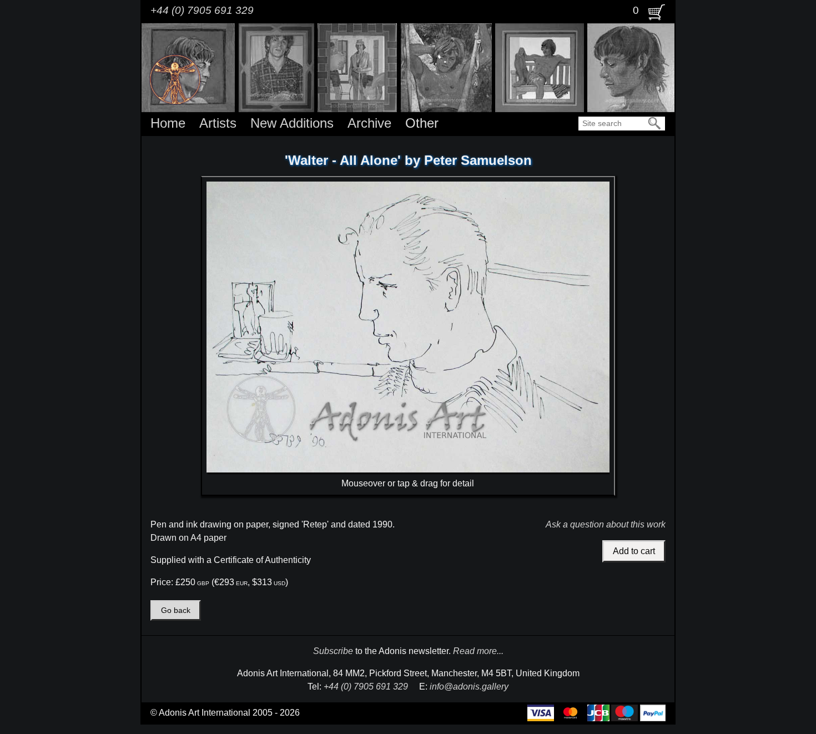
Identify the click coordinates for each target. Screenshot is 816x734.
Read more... (478, 651)
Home (167, 122)
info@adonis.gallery (469, 686)
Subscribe (333, 651)
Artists (217, 122)
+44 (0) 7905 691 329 (202, 10)
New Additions (292, 122)
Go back (175, 610)
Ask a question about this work (606, 524)
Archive (369, 122)
